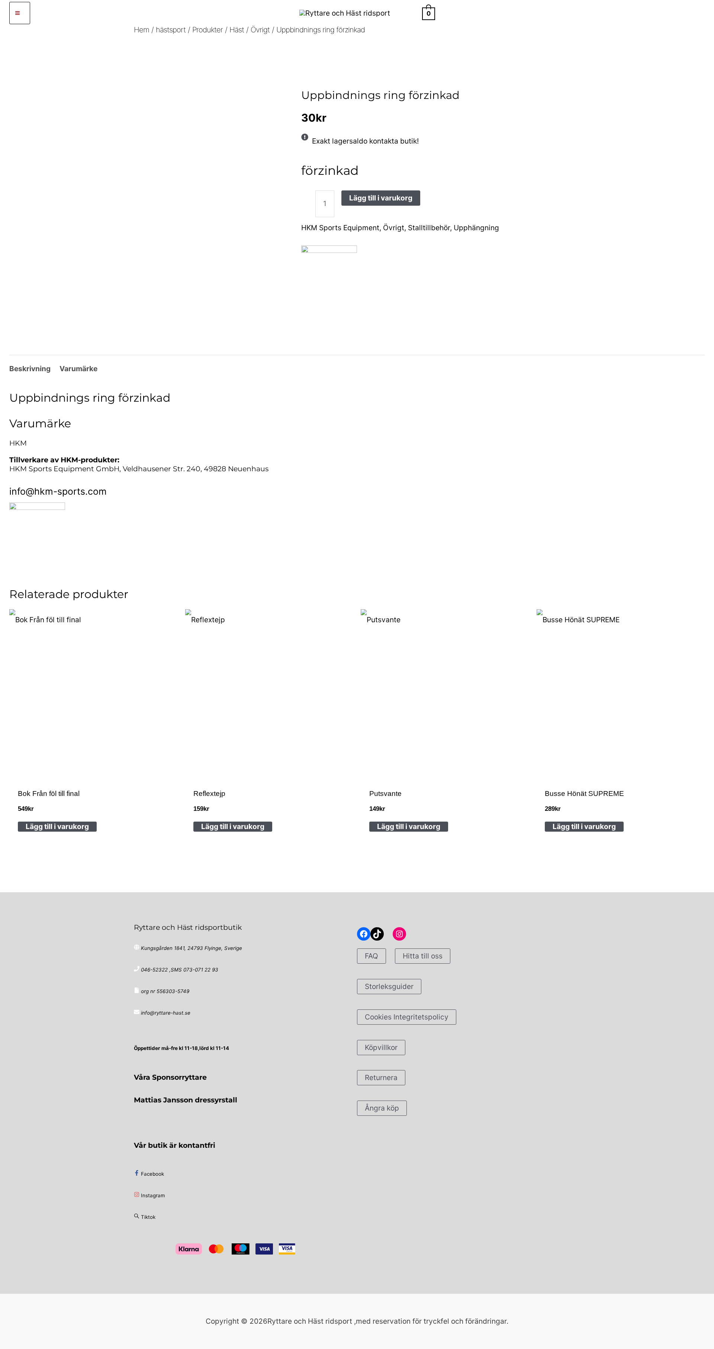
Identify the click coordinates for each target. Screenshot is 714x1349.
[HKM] (329, 273)
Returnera (381, 1077)
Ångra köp (382, 1108)
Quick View (93, 766)
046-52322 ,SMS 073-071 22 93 (179, 970)
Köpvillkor (381, 1047)
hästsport (330, 73)
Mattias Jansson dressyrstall (185, 1099)
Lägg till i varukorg (380, 197)
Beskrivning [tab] (30, 368)
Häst (352, 73)
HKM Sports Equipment (340, 227)
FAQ (371, 955)
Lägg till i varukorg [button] (57, 826)
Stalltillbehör (429, 227)
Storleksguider (389, 986)
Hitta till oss (423, 955)
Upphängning (476, 227)
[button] (410, 13)
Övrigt (371, 73)
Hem (307, 73)
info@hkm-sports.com (58, 491)
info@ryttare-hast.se (165, 1013)
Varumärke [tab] (78, 368)
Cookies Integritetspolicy (406, 1016)
